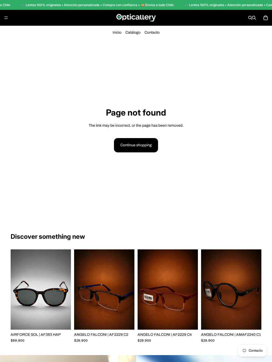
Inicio (117, 32)
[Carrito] (265, 18)
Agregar (130, 321)
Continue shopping (136, 145)
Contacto (152, 32)
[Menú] (6, 18)
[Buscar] (250, 18)
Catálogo (133, 32)
